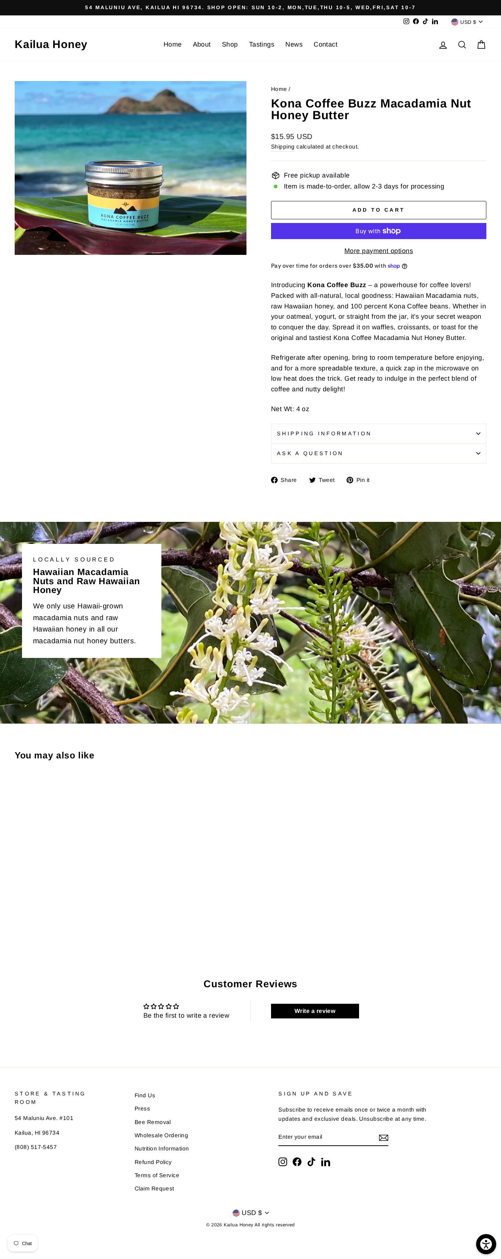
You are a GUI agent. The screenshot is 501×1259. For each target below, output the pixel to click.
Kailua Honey (51, 44)
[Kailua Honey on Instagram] (282, 1161)
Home (173, 44)
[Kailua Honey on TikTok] (311, 1161)
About (202, 44)
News (294, 44)
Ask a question (310, 453)
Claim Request (154, 1188)
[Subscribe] (383, 1137)
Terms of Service (157, 1175)
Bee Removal (153, 1122)
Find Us (145, 1095)
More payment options (378, 251)
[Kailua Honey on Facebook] (297, 1161)
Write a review (315, 1011)
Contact (325, 44)
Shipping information (324, 433)
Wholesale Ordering (161, 1135)
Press (142, 1108)
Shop (230, 44)
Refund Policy (153, 1162)
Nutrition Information (162, 1148)
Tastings (262, 44)
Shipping (283, 146)
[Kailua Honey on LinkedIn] (325, 1161)
